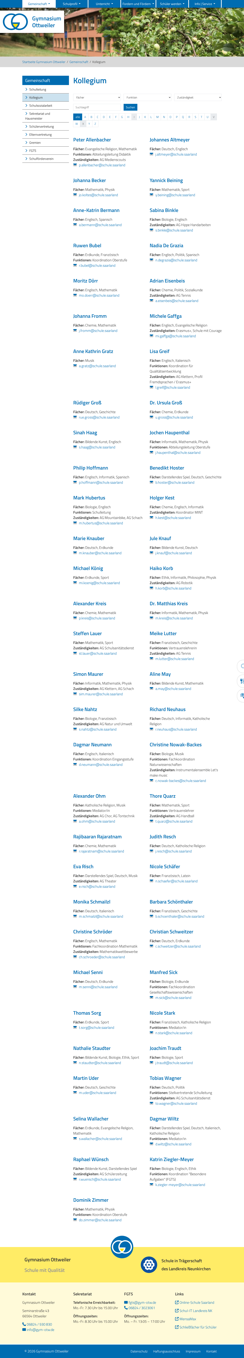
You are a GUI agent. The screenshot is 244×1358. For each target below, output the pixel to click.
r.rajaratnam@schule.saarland (101, 851)
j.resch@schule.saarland (173, 851)
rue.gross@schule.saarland (98, 417)
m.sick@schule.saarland (173, 997)
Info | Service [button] (204, 3)
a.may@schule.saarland (173, 688)
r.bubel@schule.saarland (96, 265)
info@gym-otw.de (40, 1329)
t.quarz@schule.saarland (173, 821)
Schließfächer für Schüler (198, 1327)
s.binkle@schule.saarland (174, 230)
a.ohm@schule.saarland (96, 821)
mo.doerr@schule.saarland (98, 295)
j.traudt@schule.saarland (174, 1062)
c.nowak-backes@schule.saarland (180, 780)
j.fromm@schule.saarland (97, 330)
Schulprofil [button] (70, 3)
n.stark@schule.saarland (173, 1033)
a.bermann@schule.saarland (100, 225)
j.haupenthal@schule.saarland (177, 452)
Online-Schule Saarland (197, 1302)
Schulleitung (37, 89)
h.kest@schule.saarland (173, 517)
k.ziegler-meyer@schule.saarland (180, 1184)
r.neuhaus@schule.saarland (176, 729)
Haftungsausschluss (166, 1351)
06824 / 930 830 (39, 1324)
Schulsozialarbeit (40, 105)
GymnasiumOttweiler (46, 21)
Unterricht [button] (103, 3)
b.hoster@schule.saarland (174, 482)
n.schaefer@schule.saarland (176, 881)
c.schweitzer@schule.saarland (178, 946)
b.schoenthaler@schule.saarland (179, 916)
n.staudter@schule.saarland (99, 1062)
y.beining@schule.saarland (175, 195)
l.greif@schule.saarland (172, 387)
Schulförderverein (41, 158)
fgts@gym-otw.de (142, 1302)
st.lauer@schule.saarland (97, 653)
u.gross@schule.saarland (174, 417)
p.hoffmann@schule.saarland (100, 482)
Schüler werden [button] (171, 3)
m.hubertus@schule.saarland (100, 523)
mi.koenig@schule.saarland (99, 583)
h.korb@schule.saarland (173, 588)
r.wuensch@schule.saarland (99, 1179)
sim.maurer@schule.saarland (100, 694)
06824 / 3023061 (142, 1308)
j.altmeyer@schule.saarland (176, 154)
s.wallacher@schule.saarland (100, 1138)
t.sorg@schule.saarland (96, 1027)
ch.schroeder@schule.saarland (101, 957)
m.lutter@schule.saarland (174, 658)
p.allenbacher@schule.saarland (101, 165)
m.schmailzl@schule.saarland (100, 916)
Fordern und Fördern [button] (137, 3)
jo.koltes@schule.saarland (98, 195)
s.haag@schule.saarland (96, 447)
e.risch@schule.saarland (96, 886)
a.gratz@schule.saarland (97, 366)
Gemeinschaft (78, 61)
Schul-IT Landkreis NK (196, 1310)
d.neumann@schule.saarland (100, 764)
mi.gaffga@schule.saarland (175, 336)
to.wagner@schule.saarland (176, 1103)
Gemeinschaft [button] (38, 3)
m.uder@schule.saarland (97, 1092)
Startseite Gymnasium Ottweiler (43, 61)
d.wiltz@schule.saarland (173, 1144)
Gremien (35, 142)
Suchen (130, 107)
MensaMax (188, 1319)
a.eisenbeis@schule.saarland (176, 300)
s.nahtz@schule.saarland (97, 729)
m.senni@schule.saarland (97, 987)
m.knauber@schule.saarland (99, 553)
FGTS (32, 150)
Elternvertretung (40, 134)
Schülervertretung (41, 126)
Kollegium (36, 97)
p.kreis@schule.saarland (96, 618)
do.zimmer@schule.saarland (99, 1220)
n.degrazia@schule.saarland (176, 260)
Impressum (193, 1351)
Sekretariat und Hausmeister (37, 116)
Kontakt (211, 1351)
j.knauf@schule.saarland (173, 553)
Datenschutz (139, 1351)
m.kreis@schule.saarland (174, 618)
